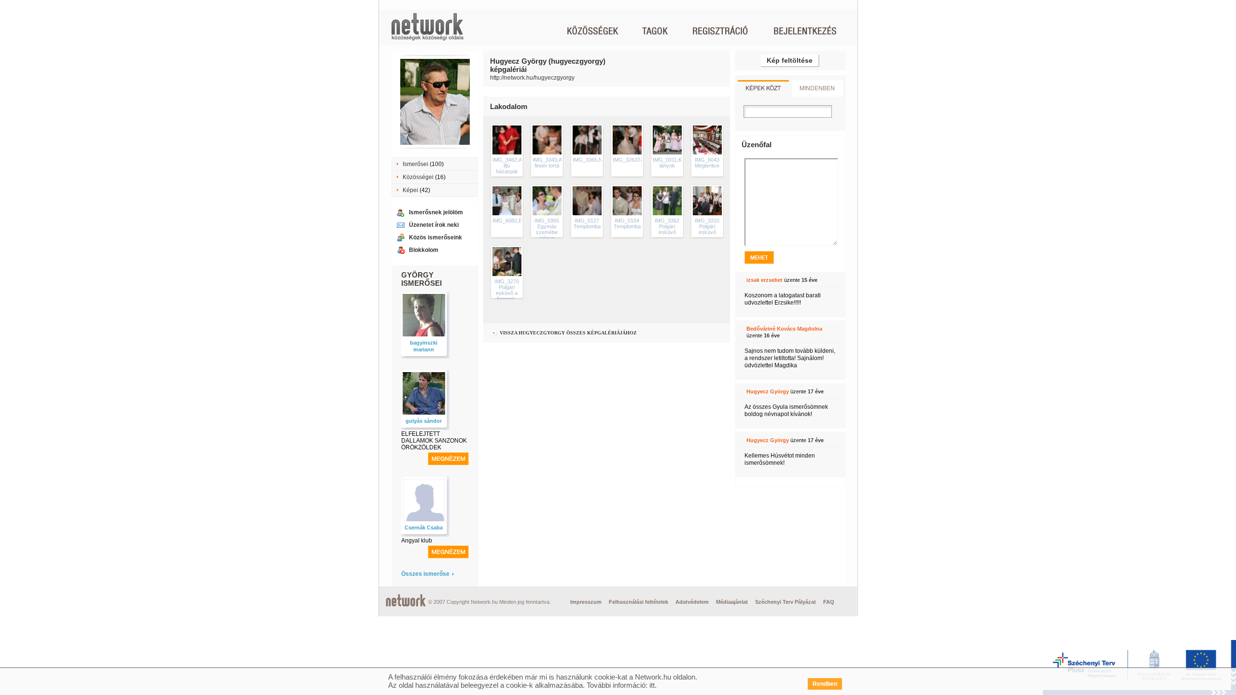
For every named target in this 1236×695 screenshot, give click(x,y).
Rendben (825, 684)
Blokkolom (423, 250)
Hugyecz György (767, 391)
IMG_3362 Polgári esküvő (667, 226)
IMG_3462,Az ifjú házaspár (508, 165)
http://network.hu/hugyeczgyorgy (532, 77)
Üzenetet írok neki (434, 225)
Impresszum (586, 602)
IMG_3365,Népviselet (598, 160)
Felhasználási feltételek (638, 602)
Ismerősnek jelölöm (436, 212)
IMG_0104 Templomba (627, 223)
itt (652, 685)
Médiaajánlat (732, 602)
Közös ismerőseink (435, 237)
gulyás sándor (424, 421)
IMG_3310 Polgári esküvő (707, 226)
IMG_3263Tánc (631, 160)
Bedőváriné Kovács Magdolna (784, 329)
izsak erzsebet (764, 280)
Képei (410, 190)
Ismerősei (415, 164)
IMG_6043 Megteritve (707, 162)
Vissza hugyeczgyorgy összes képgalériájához (567, 332)
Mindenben (817, 87)
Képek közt (763, 87)
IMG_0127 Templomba (587, 223)
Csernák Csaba (424, 527)
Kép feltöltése (790, 60)
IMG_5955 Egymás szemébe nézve (546, 229)
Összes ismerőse (425, 573)
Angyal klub (416, 540)
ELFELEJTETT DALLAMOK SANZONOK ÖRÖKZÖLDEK (434, 441)
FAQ (828, 602)
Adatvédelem (692, 602)
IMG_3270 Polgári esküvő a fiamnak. (506, 290)
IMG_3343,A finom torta (547, 162)
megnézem (448, 458)
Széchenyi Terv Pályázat (785, 602)
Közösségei (418, 177)
